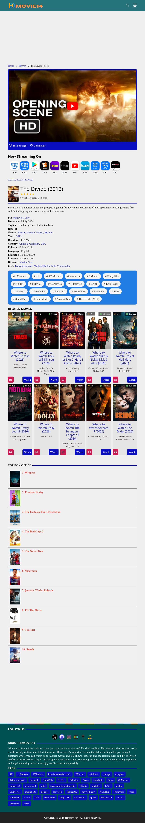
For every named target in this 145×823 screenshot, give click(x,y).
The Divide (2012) (89, 299)
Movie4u (20, 291)
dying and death (17, 780)
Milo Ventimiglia (60, 266)
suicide (120, 797)
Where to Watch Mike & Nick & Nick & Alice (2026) (99, 358)
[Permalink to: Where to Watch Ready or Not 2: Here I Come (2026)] (72, 330)
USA (43, 243)
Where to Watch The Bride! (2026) (125, 427)
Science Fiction (34, 232)
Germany (34, 243)
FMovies (37, 283)
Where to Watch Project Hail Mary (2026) (124, 358)
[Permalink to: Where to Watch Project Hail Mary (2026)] (124, 330)
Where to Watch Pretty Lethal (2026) (20, 427)
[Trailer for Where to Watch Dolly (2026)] (37, 452)
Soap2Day (21, 299)
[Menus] (135, 5)
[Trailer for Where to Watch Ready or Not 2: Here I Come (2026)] (63, 380)
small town (49, 797)
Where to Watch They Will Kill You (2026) (46, 358)
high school (30, 785)
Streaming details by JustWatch (20, 179)
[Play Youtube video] (72, 106)
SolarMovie (42, 299)
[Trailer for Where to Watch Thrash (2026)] (11, 380)
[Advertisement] (72, 37)
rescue (27, 797)
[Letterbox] (76, 737)
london (118, 785)
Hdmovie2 (76, 283)
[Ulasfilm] (83, 737)
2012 (19, 236)
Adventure (121, 368)
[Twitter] (54, 737)
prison (132, 791)
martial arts (30, 791)
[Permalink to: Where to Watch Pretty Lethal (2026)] (20, 402)
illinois (83, 785)
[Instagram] (69, 737)
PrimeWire (79, 291)
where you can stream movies (59, 748)
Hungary (17, 439)
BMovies (93, 276)
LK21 (94, 283)
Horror (21, 232)
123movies (21, 276)
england (34, 780)
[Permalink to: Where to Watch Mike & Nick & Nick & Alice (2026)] (98, 330)
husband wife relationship (62, 785)
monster (44, 791)
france (86, 780)
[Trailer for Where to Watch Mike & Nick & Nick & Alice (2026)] (89, 380)
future (111, 780)
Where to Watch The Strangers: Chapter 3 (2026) (72, 431)
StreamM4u (63, 299)
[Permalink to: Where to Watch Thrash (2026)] (20, 330)
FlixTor (19, 283)
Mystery (105, 436)
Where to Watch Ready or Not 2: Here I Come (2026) (72, 358)
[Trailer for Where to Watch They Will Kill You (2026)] (37, 380)
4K (38, 276)
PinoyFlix (59, 291)
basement (74, 276)
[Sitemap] (90, 737)
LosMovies (112, 283)
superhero (14, 803)
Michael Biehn (42, 266)
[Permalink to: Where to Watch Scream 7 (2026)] (98, 402)
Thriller (49, 232)
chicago (107, 774)
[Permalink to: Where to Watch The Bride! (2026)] (124, 402)
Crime (99, 368)
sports (93, 797)
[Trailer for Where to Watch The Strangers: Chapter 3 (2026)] (63, 452)
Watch (27, 379)
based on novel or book (59, 774)
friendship (98, 780)
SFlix (116, 291)
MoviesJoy (40, 291)
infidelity (96, 785)
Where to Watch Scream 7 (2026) (98, 427)
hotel (43, 785)
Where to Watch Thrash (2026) (20, 356)
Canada (23, 243)
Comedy (49, 368)
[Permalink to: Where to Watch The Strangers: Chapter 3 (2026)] (72, 402)
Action (42, 368)
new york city (88, 791)
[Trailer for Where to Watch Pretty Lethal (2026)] (11, 452)
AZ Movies (54, 276)
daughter (119, 774)
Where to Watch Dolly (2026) (46, 427)
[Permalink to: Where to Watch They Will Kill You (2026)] (46, 330)
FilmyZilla (113, 276)
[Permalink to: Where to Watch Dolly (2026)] (46, 402)
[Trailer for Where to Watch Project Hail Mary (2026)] (115, 380)
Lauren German (23, 266)
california (93, 774)
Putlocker (99, 291)
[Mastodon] (62, 737)
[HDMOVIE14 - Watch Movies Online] (25, 5)
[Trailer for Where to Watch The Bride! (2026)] (115, 452)
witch (26, 803)
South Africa (49, 370)
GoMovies (56, 283)
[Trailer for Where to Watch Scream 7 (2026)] (89, 452)
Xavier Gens (26, 262)
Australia (17, 367)
